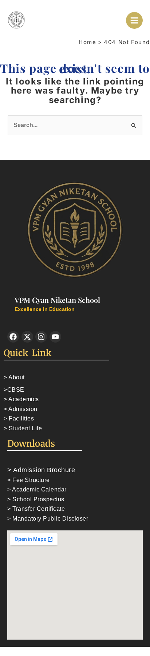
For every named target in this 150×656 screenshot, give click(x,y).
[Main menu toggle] (134, 20)
